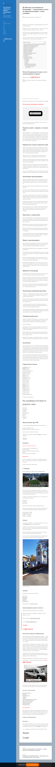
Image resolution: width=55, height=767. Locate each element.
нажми (47, 101)
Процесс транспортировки (28, 50)
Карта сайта (4, 33)
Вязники (24, 368)
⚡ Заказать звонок (32, 764)
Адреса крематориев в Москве (28, 700)
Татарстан (24, 696)
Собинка (24, 389)
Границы (27, 62)
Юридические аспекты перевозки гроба (30, 46)
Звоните (25, 438)
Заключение (26, 55)
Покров (24, 386)
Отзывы (4, 30)
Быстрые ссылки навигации (30, 66)
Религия (27, 61)
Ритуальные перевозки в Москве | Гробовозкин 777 (7, 10)
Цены (4, 28)
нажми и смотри (42, 471)
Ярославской (25, 597)
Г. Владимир (27, 60)
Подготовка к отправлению (28, 49)
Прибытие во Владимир (28, 51)
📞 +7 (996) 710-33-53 (20, 764)
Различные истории (26, 704)
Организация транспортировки (29, 47)
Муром (24, 384)
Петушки (24, 385)
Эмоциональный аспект (28, 54)
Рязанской (24, 599)
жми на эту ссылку (35, 618)
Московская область (26, 695)
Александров (25, 367)
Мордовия (24, 694)
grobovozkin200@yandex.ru (31, 621)
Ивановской (25, 598)
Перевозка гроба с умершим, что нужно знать (31, 45)
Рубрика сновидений (26, 703)
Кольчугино (25, 377)
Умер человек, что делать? (6, 23)
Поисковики (28, 67)
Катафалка (27, 59)
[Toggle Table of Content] (44, 42)
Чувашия (24, 698)
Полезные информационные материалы (30, 699)
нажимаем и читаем (33, 603)
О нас (4, 25)
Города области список (28, 56)
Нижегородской (25, 601)
